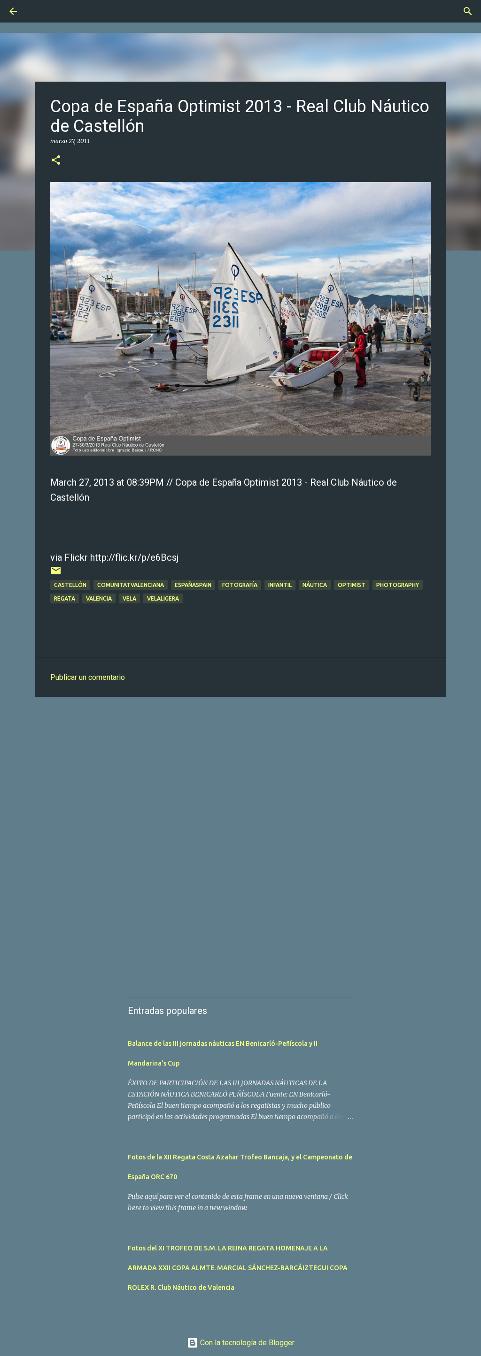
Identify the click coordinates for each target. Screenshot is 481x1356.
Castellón (70, 585)
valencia (99, 598)
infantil (280, 585)
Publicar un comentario (87, 677)
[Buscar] (39, 11)
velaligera (163, 598)
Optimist (351, 585)
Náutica (315, 585)
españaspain (193, 585)
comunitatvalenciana (130, 585)
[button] (56, 160)
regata (64, 598)
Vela (129, 598)
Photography (397, 585)
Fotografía (239, 585)
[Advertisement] (240, 776)
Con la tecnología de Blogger (246, 1342)
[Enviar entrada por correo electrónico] (56, 574)
